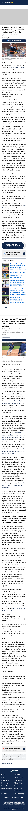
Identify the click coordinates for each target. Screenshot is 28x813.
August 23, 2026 (6, 621)
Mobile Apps (5, 780)
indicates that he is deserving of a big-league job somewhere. (13, 485)
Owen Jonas (6, 337)
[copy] (11, 38)
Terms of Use (5, 786)
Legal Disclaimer (6, 789)
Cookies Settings (19, 794)
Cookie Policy (18, 786)
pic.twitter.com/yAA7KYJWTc (11, 617)
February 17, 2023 (7, 96)
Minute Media (10, 797)
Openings (17, 774)
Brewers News (9, 307)
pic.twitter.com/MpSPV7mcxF (11, 690)
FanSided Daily (18, 780)
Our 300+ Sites (18, 777)
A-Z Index (4, 794)
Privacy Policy (18, 783)
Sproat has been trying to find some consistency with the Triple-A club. (14, 451)
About (3, 774)
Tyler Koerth (6, 35)
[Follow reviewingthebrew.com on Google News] (24, 253)
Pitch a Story (5, 783)
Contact (3, 777)
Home (3, 307)
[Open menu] (2, 2)
